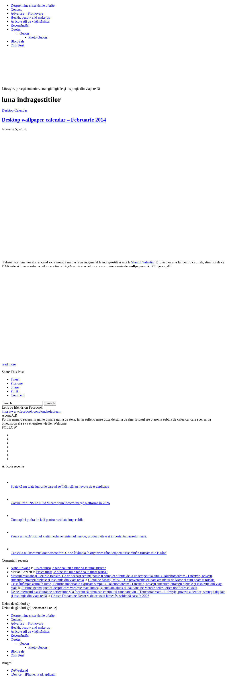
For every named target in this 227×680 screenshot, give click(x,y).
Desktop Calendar (14, 110)
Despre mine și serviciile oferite (33, 5)
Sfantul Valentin (142, 262)
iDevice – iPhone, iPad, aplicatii (33, 674)
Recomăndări (20, 25)
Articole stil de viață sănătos (30, 21)
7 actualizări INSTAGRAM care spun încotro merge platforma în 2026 (60, 503)
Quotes (16, 29)
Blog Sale (17, 41)
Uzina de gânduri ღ (16, 608)
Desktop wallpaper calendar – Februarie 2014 (54, 120)
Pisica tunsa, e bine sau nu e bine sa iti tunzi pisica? (70, 568)
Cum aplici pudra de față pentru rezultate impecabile (47, 520)
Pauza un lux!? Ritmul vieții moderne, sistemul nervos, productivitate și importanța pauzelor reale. (79, 536)
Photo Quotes (37, 37)
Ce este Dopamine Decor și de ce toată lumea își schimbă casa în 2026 (100, 596)
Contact (16, 9)
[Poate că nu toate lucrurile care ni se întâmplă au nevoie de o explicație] (16, 482)
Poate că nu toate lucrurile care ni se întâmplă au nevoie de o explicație (60, 486)
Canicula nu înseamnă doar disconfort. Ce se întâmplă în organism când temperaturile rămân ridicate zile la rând (88, 553)
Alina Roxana (20, 568)
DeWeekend (19, 670)
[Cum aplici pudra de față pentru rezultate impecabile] (16, 516)
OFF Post (17, 45)
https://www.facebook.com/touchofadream (31, 411)
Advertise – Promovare (27, 13)
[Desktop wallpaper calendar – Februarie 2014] (112, 255)
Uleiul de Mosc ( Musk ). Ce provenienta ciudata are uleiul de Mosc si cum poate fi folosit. (151, 580)
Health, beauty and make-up (30, 17)
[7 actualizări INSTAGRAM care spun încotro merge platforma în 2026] (16, 499)
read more (9, 364)
